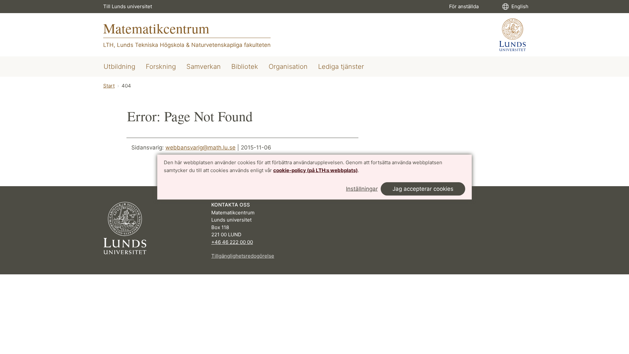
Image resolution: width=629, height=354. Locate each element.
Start (109, 86)
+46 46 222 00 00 (232, 242)
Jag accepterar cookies (422, 188)
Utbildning (119, 66)
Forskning (161, 66)
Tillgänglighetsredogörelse (242, 256)
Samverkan (203, 66)
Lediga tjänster (341, 66)
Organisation (288, 66)
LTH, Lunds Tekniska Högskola (143, 45)
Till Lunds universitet (127, 6)
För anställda (464, 6)
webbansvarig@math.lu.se (200, 147)
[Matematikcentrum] (512, 34)
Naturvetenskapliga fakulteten (231, 45)
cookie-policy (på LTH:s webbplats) (315, 170)
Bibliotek (244, 66)
